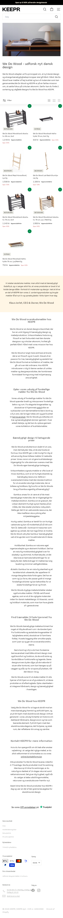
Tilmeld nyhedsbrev (9, 847)
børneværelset (18, 417)
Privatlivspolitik (8, 837)
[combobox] (31, 17)
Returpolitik (6, 833)
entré (39, 407)
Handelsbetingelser (9, 830)
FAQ (3, 826)
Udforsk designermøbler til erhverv (15, 876)
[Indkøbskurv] (51, 9)
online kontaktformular (31, 756)
